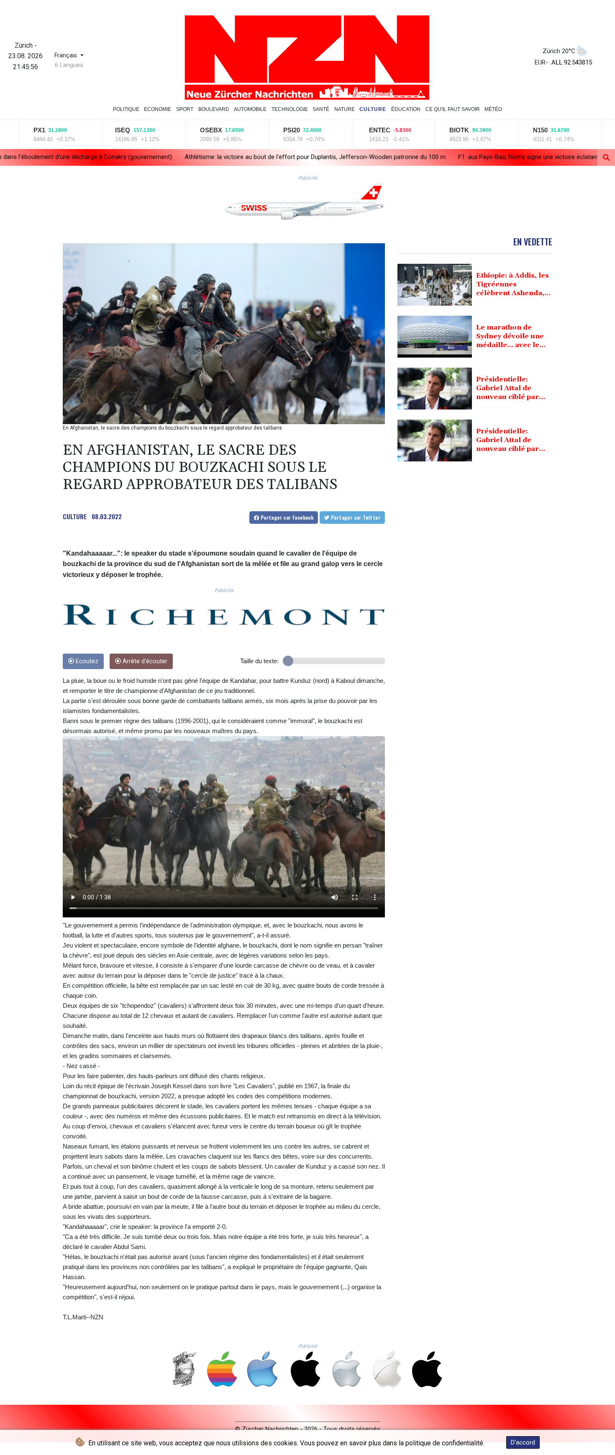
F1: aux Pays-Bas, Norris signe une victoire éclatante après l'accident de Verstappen (433, 157)
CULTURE (75, 516)
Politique (126, 109)
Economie (157, 109)
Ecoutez (86, 661)
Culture (372, 109)
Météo (493, 109)
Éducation (405, 109)
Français (66, 55)
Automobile (250, 109)
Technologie (290, 109)
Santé (321, 109)
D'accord (523, 1442)
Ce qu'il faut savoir (452, 109)
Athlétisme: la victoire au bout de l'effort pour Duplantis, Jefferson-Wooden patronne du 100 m (174, 157)
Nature (344, 109)
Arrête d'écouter (144, 661)
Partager (286, 517)
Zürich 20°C (559, 51)
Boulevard (213, 109)
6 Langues (69, 65)
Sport (184, 109)
